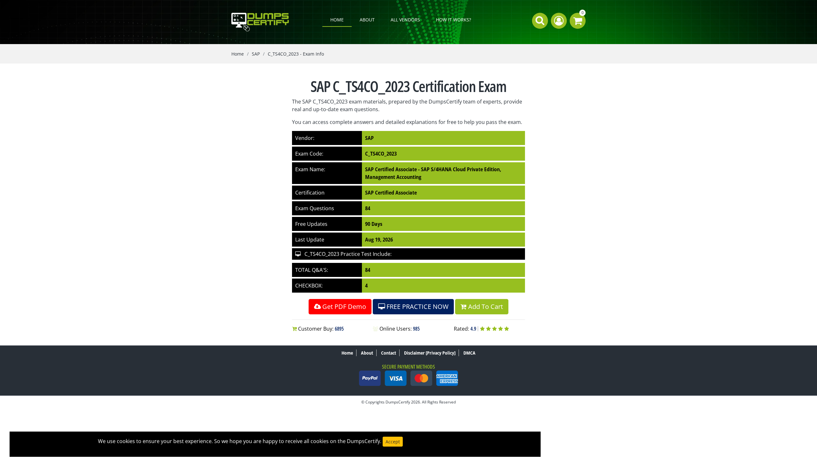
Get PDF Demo (343, 306)
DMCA (469, 353)
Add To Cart (485, 306)
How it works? (453, 20)
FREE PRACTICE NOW (416, 306)
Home (337, 20)
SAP (256, 54)
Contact (388, 353)
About (367, 20)
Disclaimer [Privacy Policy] (429, 353)
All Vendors (405, 20)
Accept (393, 442)
